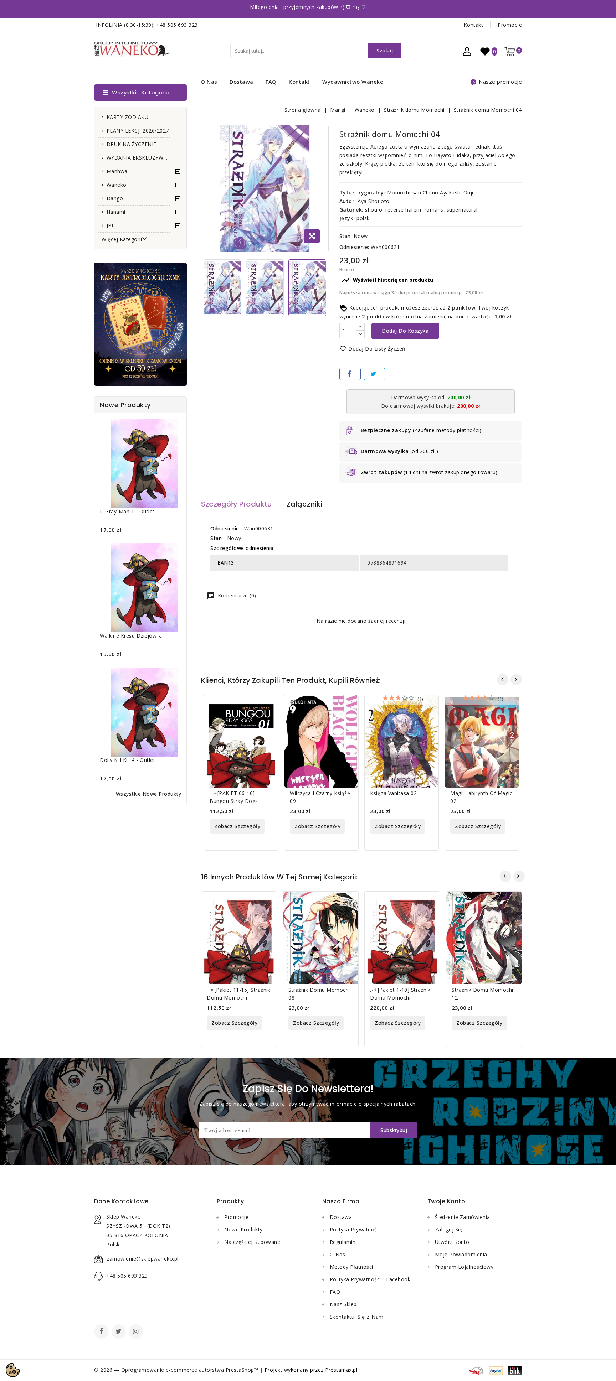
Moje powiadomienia (461, 1254)
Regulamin (343, 1242)
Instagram (137, 1332)
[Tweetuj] (374, 374)
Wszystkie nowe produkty (148, 793)
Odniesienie (224, 528)
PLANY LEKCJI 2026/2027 (138, 130)
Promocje (510, 24)
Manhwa (117, 171)
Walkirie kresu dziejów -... (132, 635)
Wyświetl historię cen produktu (387, 280)
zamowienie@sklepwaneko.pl (143, 1258)
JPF (111, 225)
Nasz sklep (343, 1304)
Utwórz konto (452, 1242)
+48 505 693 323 (177, 24)
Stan (216, 538)
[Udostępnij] (350, 374)
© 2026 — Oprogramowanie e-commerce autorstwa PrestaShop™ (177, 1369)
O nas (209, 81)
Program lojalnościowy (464, 1266)
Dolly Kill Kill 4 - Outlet (127, 760)
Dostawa (241, 81)
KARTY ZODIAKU (128, 117)
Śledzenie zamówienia (462, 1217)
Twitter (119, 1332)
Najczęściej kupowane (252, 1242)
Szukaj (384, 50)
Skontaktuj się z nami (357, 1316)
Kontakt (473, 24)
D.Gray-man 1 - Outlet (127, 511)
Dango (115, 198)
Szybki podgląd (268, 705)
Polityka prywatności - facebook (370, 1279)
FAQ (271, 81)
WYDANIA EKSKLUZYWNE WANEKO (138, 157)
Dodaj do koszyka (405, 330)
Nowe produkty (243, 1229)
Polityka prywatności (355, 1229)
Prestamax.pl (341, 1369)
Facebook (102, 1332)
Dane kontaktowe (121, 1201)
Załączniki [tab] (305, 504)
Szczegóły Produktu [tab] (236, 504)
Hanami (116, 211)
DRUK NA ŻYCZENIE (131, 144)
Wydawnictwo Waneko (352, 81)
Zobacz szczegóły (237, 826)
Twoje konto (446, 1201)
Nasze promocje (500, 81)
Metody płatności (351, 1266)
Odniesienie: (354, 247)
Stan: (345, 236)
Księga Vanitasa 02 (393, 793)
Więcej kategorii (122, 239)
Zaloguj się (449, 1229)
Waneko (117, 184)
